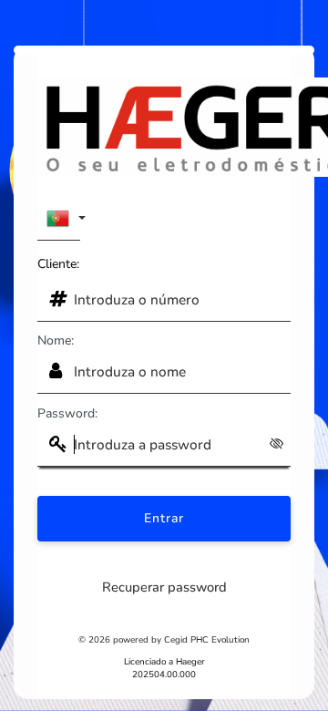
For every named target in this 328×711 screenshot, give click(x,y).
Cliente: (58, 264)
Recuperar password (164, 587)
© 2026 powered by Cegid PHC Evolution (164, 639)
